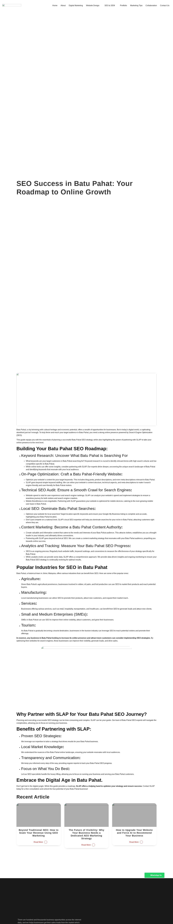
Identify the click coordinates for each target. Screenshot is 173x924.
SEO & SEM (110, 5)
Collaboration (151, 5)
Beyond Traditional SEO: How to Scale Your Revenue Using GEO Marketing (38, 833)
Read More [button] (38, 842)
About (63, 5)
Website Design (92, 5)
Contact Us (164, 5)
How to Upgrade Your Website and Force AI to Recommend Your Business (134, 833)
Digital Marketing (76, 5)
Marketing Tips (136, 5)
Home (54, 5)
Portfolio (123, 5)
